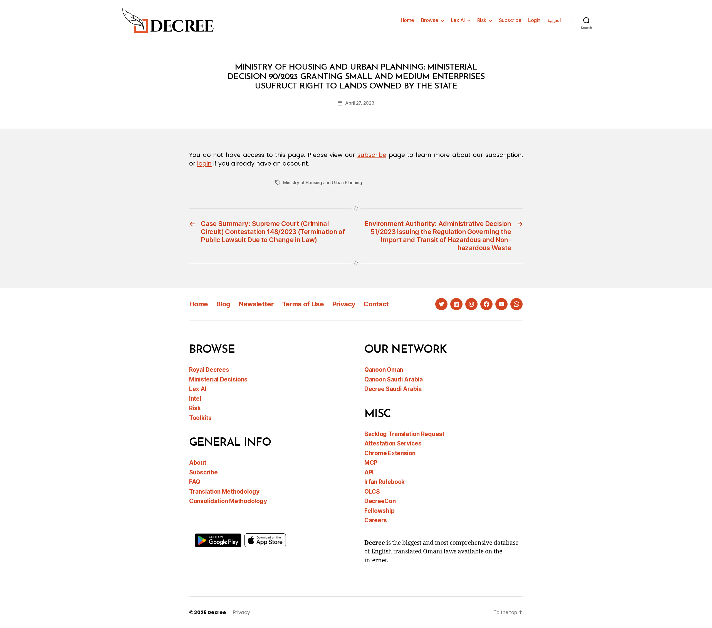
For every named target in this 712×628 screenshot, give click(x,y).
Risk (481, 20)
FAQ (194, 481)
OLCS (372, 491)
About (197, 462)
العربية (554, 20)
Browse (429, 20)
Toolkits (200, 417)
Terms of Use (303, 304)
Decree (216, 612)
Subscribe (510, 20)
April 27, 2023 (359, 103)
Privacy (343, 304)
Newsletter (256, 304)
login (204, 163)
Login (534, 20)
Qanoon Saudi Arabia (393, 379)
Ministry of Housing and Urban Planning (322, 182)
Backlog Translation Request (404, 433)
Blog (223, 304)
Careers (375, 520)
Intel (195, 398)
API (369, 472)
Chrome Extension (390, 453)
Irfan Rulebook (384, 481)
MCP (370, 462)
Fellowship (379, 510)
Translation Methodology (224, 491)
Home (407, 20)
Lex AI (458, 20)
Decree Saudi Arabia (393, 388)
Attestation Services (393, 443)
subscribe (371, 155)
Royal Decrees (209, 369)
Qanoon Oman (383, 369)
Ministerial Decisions (218, 379)
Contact (376, 304)
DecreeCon (380, 501)
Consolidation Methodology (228, 501)
